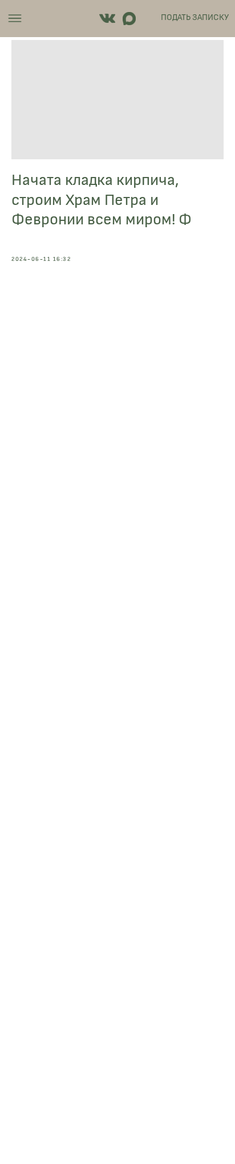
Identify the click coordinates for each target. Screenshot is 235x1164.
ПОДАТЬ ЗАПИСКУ (195, 17)
